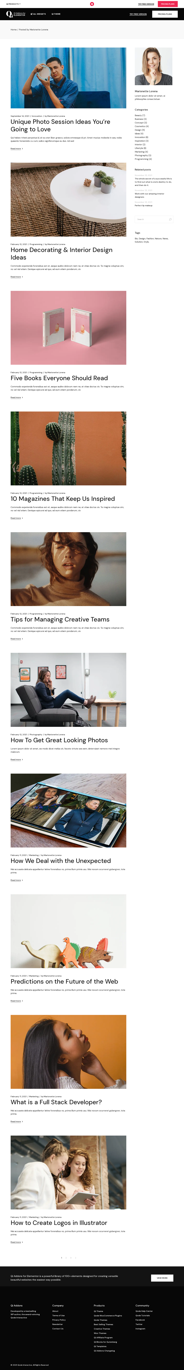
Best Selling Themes (103, 1324)
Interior (138, 144)
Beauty (138, 115)
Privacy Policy (59, 1320)
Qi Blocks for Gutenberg (105, 1342)
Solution (139, 241)
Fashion (150, 238)
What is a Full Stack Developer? (56, 1102)
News (165, 238)
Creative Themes (102, 1328)
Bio (136, 238)
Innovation (37, 116)
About (55, 1311)
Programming (36, 244)
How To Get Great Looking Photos (59, 740)
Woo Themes (100, 1333)
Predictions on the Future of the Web (64, 981)
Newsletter (57, 1324)
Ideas (137, 133)
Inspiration (140, 140)
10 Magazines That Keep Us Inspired (63, 499)
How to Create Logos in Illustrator (59, 1223)
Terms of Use (58, 1315)
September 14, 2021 (20, 116)
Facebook (140, 1320)
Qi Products (12, 4)
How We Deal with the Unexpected (61, 861)
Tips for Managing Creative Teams (60, 619)
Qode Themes (100, 1320)
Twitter (139, 1324)
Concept (139, 122)
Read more (16, 148)
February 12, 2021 (19, 244)
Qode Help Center (144, 1311)
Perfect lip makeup (143, 205)
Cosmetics (140, 126)
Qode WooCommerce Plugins (108, 1315)
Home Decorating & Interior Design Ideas (62, 254)
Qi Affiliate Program (103, 1337)
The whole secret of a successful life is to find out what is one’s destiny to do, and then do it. (153, 182)
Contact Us (57, 1328)
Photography (36, 734)
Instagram (140, 1328)
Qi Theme (98, 1311)
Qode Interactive (25, 1365)
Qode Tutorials (143, 1315)
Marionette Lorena (55, 116)
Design (138, 130)
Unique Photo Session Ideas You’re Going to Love (60, 125)
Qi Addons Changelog (104, 1350)
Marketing (34, 855)
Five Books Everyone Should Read (59, 378)
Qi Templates (100, 1346)
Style (146, 241)
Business (139, 119)
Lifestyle (139, 148)
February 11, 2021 (19, 855)
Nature (158, 238)
